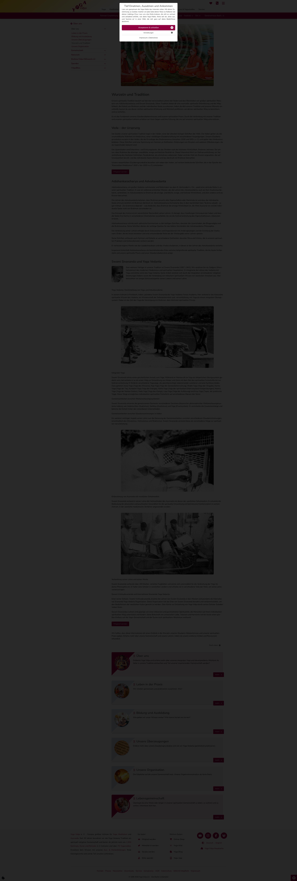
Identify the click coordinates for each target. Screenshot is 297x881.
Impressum (143, 38)
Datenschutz (153, 38)
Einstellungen (148, 33)
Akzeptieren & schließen (148, 27)
